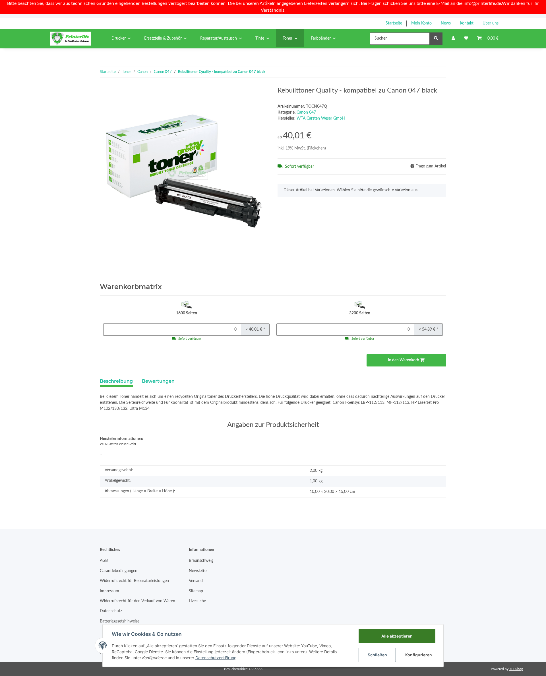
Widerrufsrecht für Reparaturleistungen (134, 581)
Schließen (377, 654)
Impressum (109, 591)
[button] (453, 38)
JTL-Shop (516, 669)
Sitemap (196, 591)
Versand (196, 581)
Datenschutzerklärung (216, 657)
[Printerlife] (70, 38)
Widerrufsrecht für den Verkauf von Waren (137, 601)
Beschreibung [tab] (116, 381)
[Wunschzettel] (466, 38)
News (446, 23)
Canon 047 (306, 112)
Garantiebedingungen (118, 571)
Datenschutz (111, 611)
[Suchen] (435, 38)
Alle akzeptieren (397, 636)
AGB (104, 561)
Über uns (491, 23)
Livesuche (197, 601)
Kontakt (466, 23)
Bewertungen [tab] (158, 381)
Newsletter (198, 571)
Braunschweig (201, 561)
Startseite (394, 23)
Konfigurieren (418, 654)
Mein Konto (421, 23)
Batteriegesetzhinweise (119, 621)
